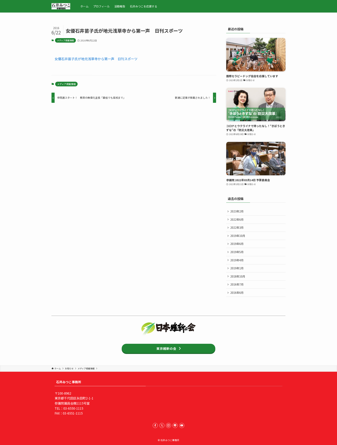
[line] (175, 425)
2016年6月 (237, 293)
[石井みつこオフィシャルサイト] (60, 6)
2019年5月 (237, 252)
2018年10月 (237, 276)
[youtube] (181, 425)
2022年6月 (237, 219)
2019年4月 (237, 260)
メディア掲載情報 (65, 40)
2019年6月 (237, 244)
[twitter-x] (161, 425)
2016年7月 (237, 284)
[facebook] (155, 425)
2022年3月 (237, 227)
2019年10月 (237, 236)
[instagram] (168, 425)
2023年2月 (237, 211)
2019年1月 (237, 268)
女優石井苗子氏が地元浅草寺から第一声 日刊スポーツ (96, 58)
